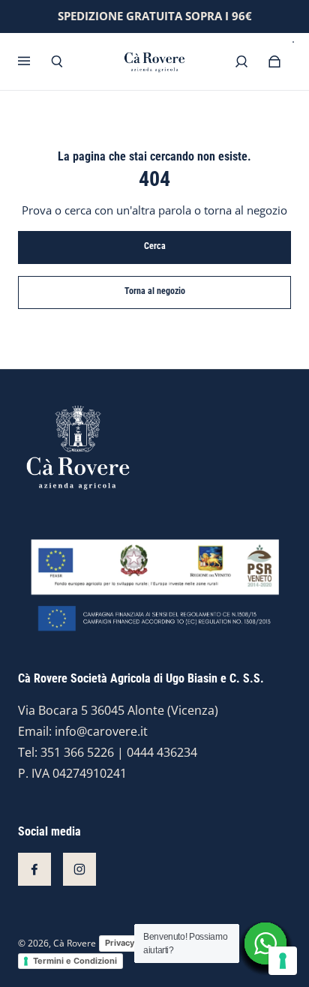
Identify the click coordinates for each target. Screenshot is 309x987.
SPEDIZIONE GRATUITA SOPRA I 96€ (155, 16)
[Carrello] (274, 61)
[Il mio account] (241, 61)
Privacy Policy (132, 943)
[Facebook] (34, 869)
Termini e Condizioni (75, 961)
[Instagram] (79, 869)
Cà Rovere (74, 943)
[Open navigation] (34, 61)
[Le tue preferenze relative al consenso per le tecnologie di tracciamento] (282, 960)
